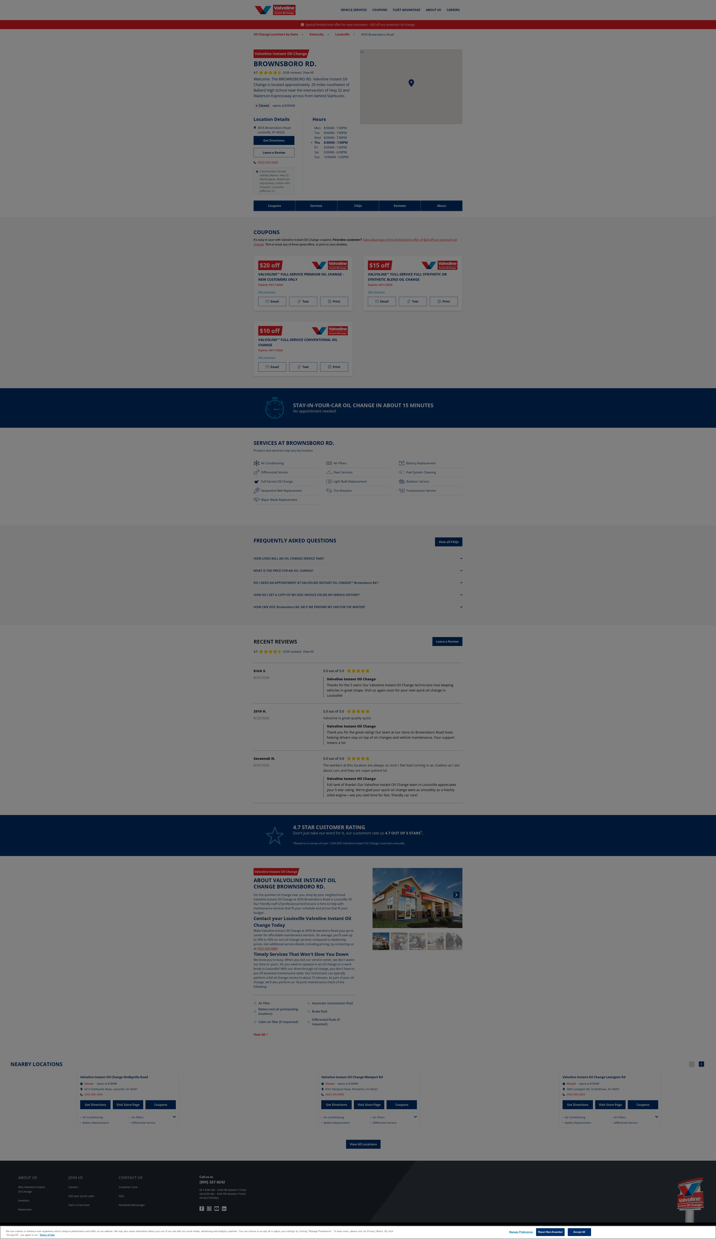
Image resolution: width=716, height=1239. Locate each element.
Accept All (579, 1232)
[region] (358, 1232)
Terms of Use (47, 1235)
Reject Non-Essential (550, 1232)
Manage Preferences (521, 1232)
